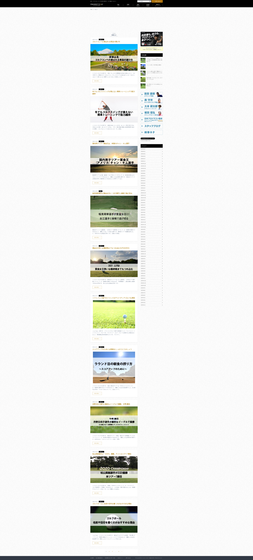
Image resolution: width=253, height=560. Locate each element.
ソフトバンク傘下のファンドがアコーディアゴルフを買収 (113, 298)
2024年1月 (143, 161)
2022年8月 (143, 202)
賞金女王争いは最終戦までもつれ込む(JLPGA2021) (110, 248)
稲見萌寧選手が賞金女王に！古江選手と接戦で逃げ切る (112, 193)
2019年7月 (143, 292)
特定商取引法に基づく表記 (110, 557)
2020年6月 (143, 266)
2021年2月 (143, 246)
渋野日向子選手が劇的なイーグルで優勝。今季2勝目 (111, 404)
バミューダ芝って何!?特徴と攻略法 (154, 64)
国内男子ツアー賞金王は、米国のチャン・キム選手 (110, 143)
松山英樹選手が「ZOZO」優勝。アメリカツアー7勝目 (111, 454)
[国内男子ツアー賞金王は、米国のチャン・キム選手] (114, 171)
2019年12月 (143, 280)
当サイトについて (158, 5)
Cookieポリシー (120, 557)
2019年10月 (143, 285)
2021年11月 (143, 224)
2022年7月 (143, 205)
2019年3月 (143, 302)
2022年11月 (143, 195)
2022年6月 (143, 207)
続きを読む (96, 80)
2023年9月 (143, 170)
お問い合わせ (157, 1)
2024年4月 (143, 153)
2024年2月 (143, 158)
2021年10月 (143, 227)
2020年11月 (143, 253)
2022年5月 (143, 209)
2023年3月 (143, 185)
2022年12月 (143, 192)
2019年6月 (143, 295)
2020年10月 (143, 256)
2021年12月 (143, 222)
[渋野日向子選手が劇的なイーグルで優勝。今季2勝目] (114, 432)
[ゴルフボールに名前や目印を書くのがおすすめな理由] (114, 532)
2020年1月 (143, 278)
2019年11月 (143, 283)
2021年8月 (143, 231)
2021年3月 (143, 244)
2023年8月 (143, 173)
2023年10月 (143, 168)
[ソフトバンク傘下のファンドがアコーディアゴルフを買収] (114, 327)
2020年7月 (143, 263)
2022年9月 (143, 200)
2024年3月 (143, 156)
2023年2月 (143, 188)
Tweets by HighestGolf (145, 140)
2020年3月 (143, 273)
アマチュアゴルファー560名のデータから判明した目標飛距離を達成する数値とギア (154, 60)
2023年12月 (143, 163)
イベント (128, 5)
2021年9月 (143, 229)
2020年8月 (143, 261)
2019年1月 (143, 305)
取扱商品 (147, 5)
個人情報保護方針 (99, 557)
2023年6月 (143, 178)
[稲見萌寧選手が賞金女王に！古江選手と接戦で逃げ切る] (114, 226)
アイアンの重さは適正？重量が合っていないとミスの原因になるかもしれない (154, 73)
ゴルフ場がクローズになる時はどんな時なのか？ (154, 85)
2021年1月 (143, 249)
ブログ (118, 5)
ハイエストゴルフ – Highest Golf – (148, 557)
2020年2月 (143, 275)
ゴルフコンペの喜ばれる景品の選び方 (106, 42)
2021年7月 (143, 234)
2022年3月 (143, 214)
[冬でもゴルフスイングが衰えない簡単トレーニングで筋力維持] (114, 122)
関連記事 (138, 5)
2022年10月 (143, 197)
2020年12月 (143, 251)
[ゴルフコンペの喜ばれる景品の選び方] (114, 69)
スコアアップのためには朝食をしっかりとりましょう (112, 349)
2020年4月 (143, 270)
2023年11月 (143, 166)
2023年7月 (143, 175)
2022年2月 (143, 217)
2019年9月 (143, 287)
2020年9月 (143, 258)
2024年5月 (143, 151)
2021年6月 (143, 236)
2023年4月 (143, 183)
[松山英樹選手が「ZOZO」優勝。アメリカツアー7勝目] (114, 482)
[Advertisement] (126, 21)
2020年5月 (143, 268)
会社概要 (92, 557)
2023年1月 (143, 190)
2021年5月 (143, 239)
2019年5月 (143, 297)
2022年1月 (143, 219)
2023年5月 (143, 180)
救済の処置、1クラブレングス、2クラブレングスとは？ (154, 78)
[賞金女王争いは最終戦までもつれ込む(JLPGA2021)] (114, 276)
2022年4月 (143, 212)
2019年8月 (143, 290)
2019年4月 (143, 300)
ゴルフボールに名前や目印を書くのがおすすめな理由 (111, 504)
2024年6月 (143, 149)
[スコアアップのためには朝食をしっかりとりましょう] (114, 382)
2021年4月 (143, 241)
